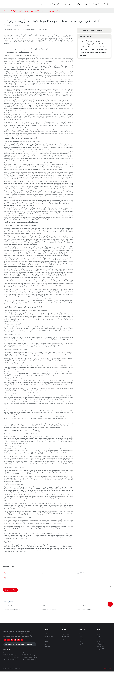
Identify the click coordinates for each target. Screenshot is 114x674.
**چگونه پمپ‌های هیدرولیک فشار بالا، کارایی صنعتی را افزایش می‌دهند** (48, 609)
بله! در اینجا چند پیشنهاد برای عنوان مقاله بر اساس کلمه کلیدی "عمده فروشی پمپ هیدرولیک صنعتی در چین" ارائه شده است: (84, 605)
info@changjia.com (27, 644)
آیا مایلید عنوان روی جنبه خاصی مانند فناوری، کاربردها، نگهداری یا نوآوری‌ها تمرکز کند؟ (35, 11)
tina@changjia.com (12, 659)
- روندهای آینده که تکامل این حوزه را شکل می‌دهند (93, 52)
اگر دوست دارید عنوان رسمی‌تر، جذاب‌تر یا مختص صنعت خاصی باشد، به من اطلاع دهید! (48, 605)
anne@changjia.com (31, 659)
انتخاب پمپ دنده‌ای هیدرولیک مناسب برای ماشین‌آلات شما (11, 605)
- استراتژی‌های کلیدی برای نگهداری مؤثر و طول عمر (94, 49)
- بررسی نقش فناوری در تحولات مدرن (90, 41)
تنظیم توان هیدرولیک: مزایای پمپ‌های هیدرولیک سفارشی (12, 609)
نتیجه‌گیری (83, 55)
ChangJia (6, 11)
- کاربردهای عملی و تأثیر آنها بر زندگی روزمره (92, 43)
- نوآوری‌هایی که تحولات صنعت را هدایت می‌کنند (92, 46)
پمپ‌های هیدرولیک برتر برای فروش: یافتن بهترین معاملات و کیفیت (84, 609)
